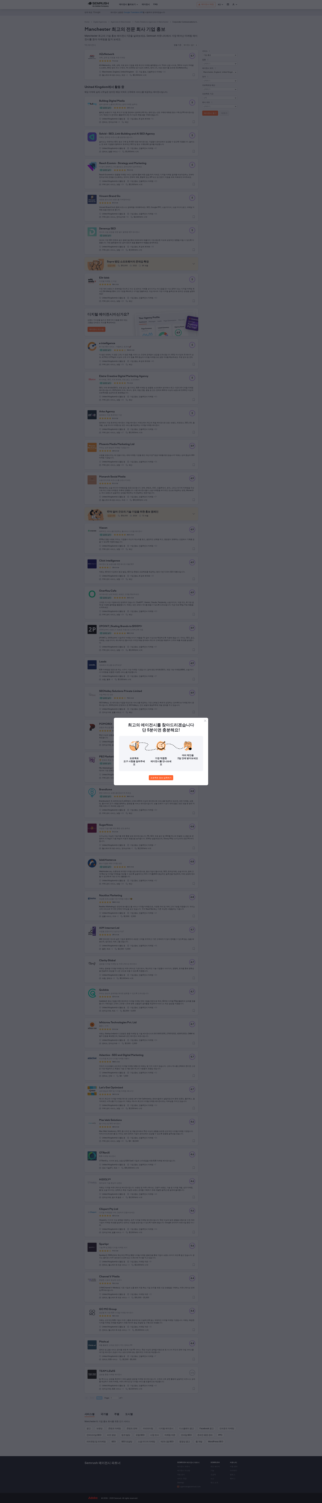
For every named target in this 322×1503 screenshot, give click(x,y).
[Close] (205, 721)
